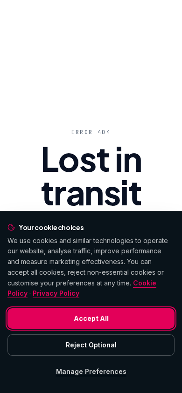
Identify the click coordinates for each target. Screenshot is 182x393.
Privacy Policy (56, 293)
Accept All (91, 318)
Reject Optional (91, 345)
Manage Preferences (91, 371)
